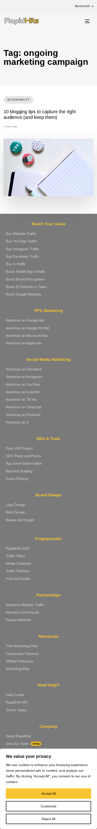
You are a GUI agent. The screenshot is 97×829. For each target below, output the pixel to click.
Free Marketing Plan (21, 646)
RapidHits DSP (17, 548)
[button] (81, 6)
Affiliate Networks (19, 661)
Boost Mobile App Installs (25, 271)
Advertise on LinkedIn (23, 392)
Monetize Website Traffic (25, 605)
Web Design (15, 512)
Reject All (48, 819)
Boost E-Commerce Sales (26, 287)
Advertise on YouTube (23, 384)
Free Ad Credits (18, 579)
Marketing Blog (17, 669)
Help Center (15, 695)
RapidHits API (17, 702)
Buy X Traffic (16, 264)
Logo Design (15, 505)
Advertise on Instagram (24, 377)
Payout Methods (18, 620)
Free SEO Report (19, 448)
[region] (48, 789)
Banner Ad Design (20, 520)
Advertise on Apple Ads (24, 343)
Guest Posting (17, 479)
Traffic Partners (18, 571)
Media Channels (18, 563)
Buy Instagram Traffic (22, 249)
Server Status (16, 710)
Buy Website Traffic (21, 234)
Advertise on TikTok (21, 399)
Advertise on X (17, 422)
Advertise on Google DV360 (27, 328)
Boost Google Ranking (23, 294)
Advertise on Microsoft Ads (27, 336)
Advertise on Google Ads (25, 320)
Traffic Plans (15, 556)
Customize (49, 806)
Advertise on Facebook (24, 369)
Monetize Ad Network (22, 612)
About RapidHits (18, 736)
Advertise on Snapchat (23, 407)
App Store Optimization (24, 463)
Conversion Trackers (22, 654)
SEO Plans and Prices (23, 456)
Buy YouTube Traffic (21, 241)
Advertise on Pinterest (23, 415)
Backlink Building (19, 471)
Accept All (48, 793)
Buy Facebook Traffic (22, 256)
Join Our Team (22, 744)
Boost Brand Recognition (25, 279)
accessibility (18, 99)
